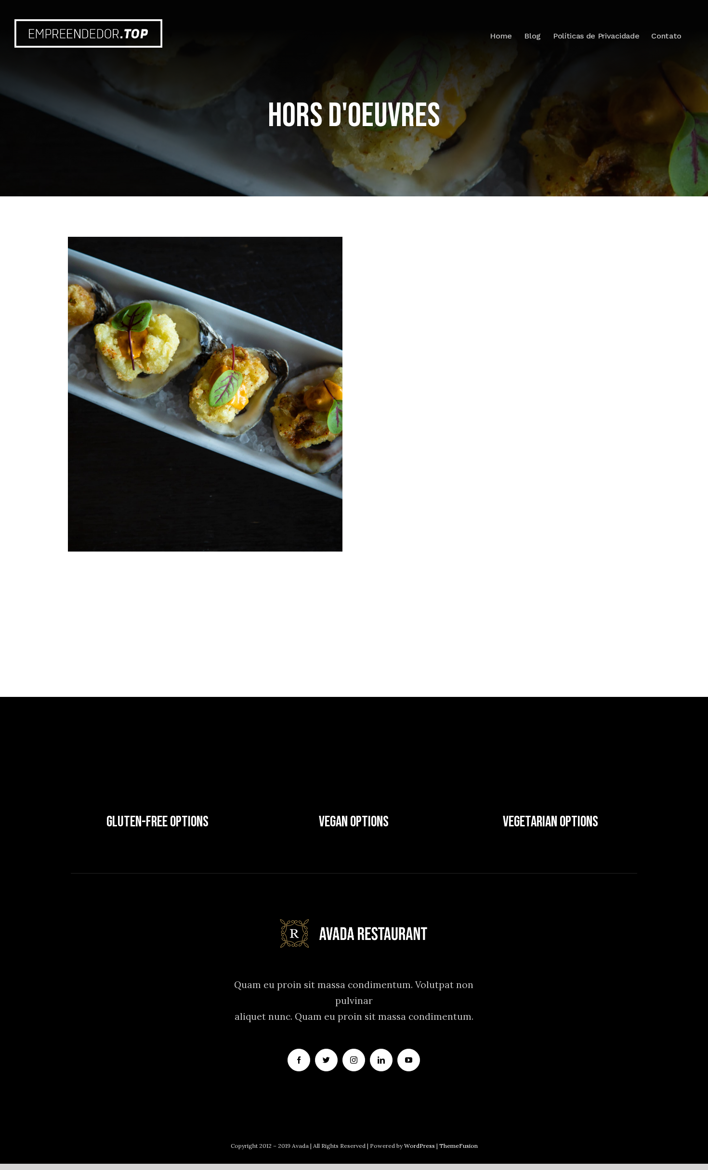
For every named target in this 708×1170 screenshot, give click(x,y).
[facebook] (299, 1060)
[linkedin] (381, 1060)
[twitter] (326, 1060)
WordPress (420, 1145)
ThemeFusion (458, 1145)
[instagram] (353, 1060)
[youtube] (408, 1060)
